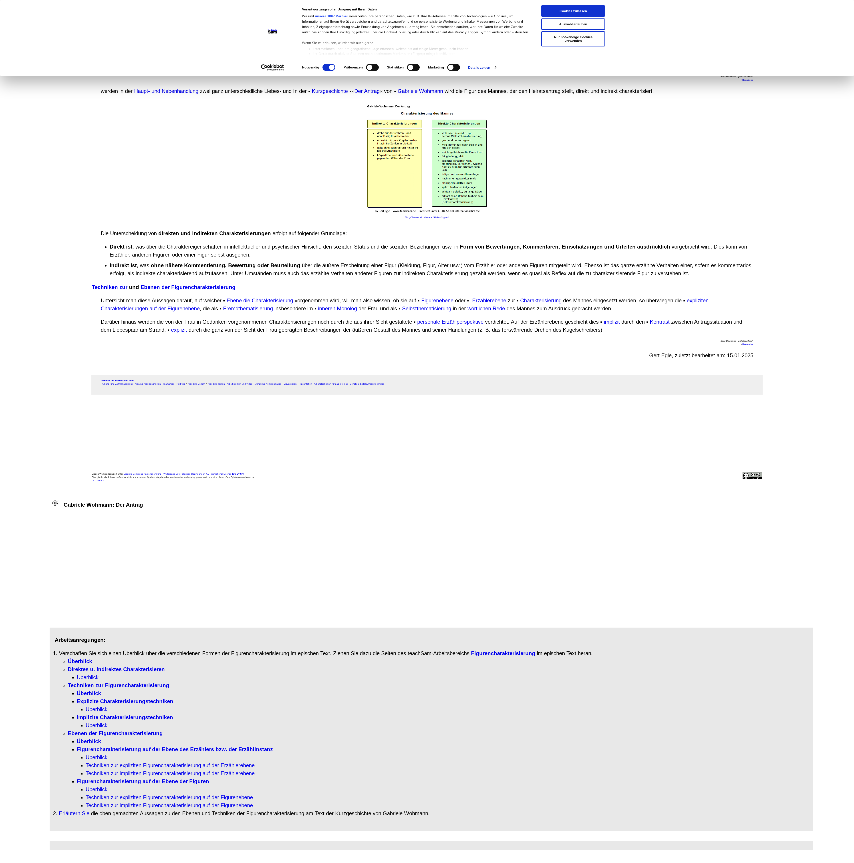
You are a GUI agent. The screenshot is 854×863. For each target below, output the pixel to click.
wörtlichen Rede (486, 308)
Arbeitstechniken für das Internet (331, 384)
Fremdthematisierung (248, 308)
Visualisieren (290, 384)
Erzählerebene (489, 300)
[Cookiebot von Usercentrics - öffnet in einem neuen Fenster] (272, 67)
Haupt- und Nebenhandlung (166, 91)
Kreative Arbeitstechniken (148, 384)
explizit (180, 330)
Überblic (95, 757)
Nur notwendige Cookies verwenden (573, 39)
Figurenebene (437, 300)
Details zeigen (479, 67)
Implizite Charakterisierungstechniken (125, 717)
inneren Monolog (337, 308)
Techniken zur (109, 287)
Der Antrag (367, 91)
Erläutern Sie (74, 813)
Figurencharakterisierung (503, 653)
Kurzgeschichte (330, 91)
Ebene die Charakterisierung (260, 300)
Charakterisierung (541, 300)
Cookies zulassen (573, 11)
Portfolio (181, 384)
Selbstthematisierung (426, 308)
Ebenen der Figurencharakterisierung (188, 287)
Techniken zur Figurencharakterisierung (118, 685)
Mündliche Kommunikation (268, 384)
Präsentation (305, 384)
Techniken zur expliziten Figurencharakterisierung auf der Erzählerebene (170, 765)
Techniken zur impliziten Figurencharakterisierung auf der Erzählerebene (170, 773)
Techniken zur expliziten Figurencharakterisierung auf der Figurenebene (169, 797)
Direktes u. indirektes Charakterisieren (116, 669)
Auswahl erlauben (573, 24)
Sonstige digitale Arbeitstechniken (367, 384)
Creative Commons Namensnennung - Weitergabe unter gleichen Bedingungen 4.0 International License (184, 474)
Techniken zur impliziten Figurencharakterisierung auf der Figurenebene (169, 805)
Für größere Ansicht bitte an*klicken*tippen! (427, 217)
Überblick (88, 677)
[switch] (372, 67)
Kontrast (660, 322)
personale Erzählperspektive (450, 322)
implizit (612, 322)
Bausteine (747, 80)
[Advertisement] (225, 434)
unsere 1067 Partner (331, 16)
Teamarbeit (168, 384)
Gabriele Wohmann (420, 91)
